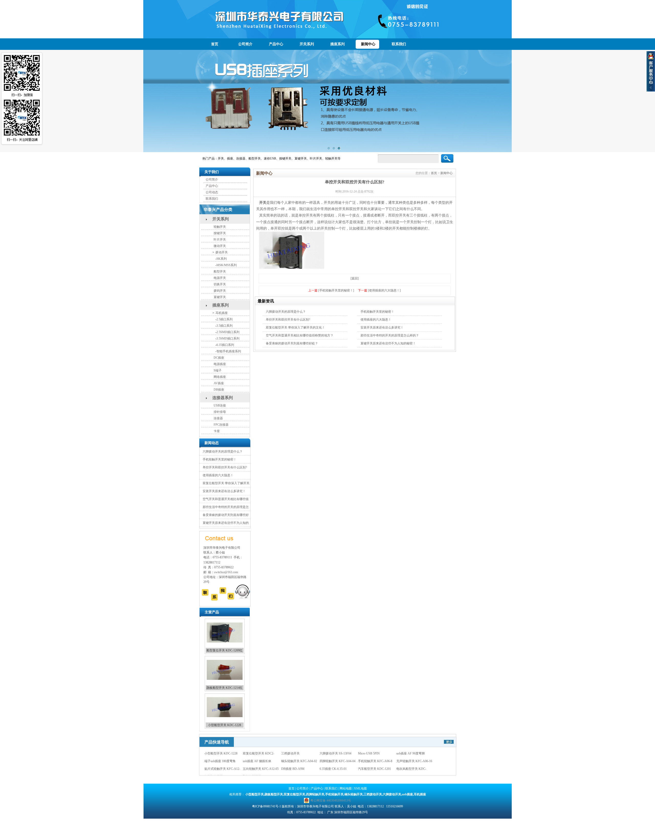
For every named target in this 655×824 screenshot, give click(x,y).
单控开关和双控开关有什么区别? (225, 467)
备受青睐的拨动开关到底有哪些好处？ (292, 343)
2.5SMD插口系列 (227, 332)
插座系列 (337, 44)
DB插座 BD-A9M (331, 761)
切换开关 (220, 284)
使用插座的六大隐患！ (218, 475)
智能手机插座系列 (228, 351)
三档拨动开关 (405, 769)
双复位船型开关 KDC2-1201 (224, 725)
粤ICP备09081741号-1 (266, 806)
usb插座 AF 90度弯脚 (218, 753)
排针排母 (220, 412)
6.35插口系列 (225, 345)
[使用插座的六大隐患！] (384, 290)
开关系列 (307, 44)
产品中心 (276, 44)
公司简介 (245, 44)
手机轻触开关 (334, 794)
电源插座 (220, 364)
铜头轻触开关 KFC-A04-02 (337, 753)
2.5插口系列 (224, 319)
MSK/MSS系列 (226, 265)
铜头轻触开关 (353, 794)
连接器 (218, 418)
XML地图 (360, 788)
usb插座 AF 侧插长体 (295, 753)
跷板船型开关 (274, 794)
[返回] (355, 278)
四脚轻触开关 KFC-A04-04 (376, 753)
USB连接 (220, 405)
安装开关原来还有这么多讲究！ (224, 491)
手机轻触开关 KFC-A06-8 (413, 753)
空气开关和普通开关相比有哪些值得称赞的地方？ (299, 335)
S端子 (218, 370)
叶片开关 (220, 239)
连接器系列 (222, 398)
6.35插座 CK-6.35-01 (371, 761)
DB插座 (219, 389)
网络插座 (220, 377)
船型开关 (220, 271)
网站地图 (346, 788)
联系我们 (399, 44)
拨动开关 (221, 252)
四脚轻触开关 (315, 794)
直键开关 (220, 297)
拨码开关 (220, 290)
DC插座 (219, 357)
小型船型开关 (254, 794)
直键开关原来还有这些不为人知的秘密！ (388, 343)
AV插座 (219, 383)
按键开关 (220, 233)
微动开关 (220, 246)
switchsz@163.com (226, 572)
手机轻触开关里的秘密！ (219, 459)
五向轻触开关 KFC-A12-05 (299, 761)
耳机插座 (221, 313)
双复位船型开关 (294, 794)
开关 (262, 203)
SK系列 (221, 259)
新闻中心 (368, 44)
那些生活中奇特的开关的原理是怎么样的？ (390, 335)
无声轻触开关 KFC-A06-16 (222, 761)
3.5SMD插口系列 (227, 338)
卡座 (217, 431)
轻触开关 (220, 227)
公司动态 (212, 192)
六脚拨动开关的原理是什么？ (223, 451)
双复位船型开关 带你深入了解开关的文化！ (295, 327)
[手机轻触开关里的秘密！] (336, 290)
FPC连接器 (221, 424)
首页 (214, 44)
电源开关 (220, 278)
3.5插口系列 (224, 326)
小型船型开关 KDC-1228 (224, 688)
